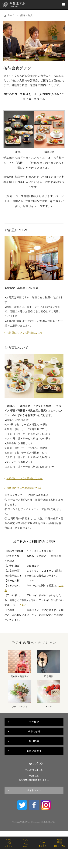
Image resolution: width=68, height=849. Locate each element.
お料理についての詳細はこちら (24, 478)
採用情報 (34, 741)
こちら (23, 605)
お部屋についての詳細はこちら (24, 332)
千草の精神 (34, 731)
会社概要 (34, 722)
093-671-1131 (36, 769)
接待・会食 (26, 15)
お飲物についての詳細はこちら (24, 488)
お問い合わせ (34, 750)
